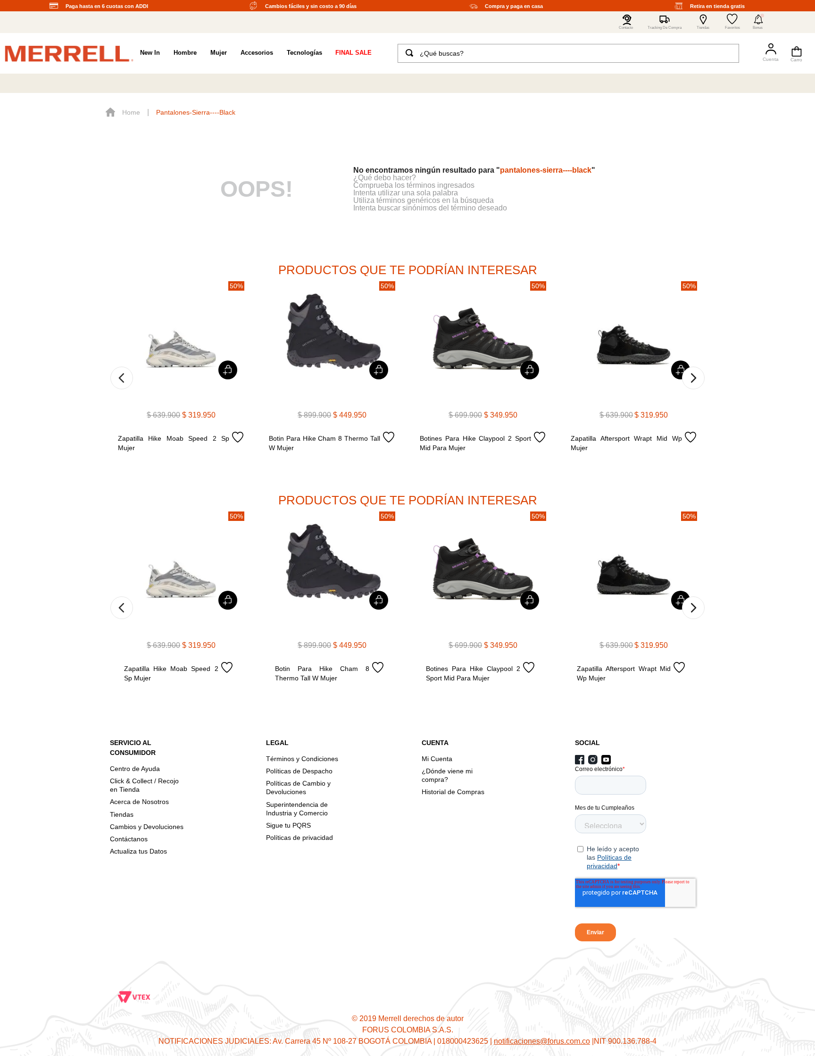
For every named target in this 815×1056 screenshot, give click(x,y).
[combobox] (569, 53)
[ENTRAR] (766, 53)
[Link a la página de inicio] (123, 112)
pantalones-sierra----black (195, 112)
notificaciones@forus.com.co (542, 1041)
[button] (758, 22)
